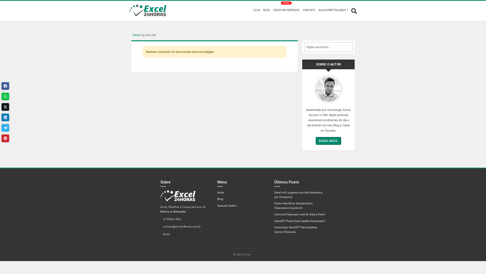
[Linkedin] (5, 117)
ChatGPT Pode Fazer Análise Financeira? (299, 221)
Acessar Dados (227, 205)
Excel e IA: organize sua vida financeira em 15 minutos (298, 195)
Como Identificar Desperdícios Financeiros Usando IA (293, 205)
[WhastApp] (5, 96)
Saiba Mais (328, 141)
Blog (220, 199)
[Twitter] (5, 107)
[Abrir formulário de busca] (354, 10)
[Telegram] (5, 128)
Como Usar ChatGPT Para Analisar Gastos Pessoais (295, 229)
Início (136, 35)
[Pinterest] (5, 138)
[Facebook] (5, 86)
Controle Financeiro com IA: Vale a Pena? (300, 214)
